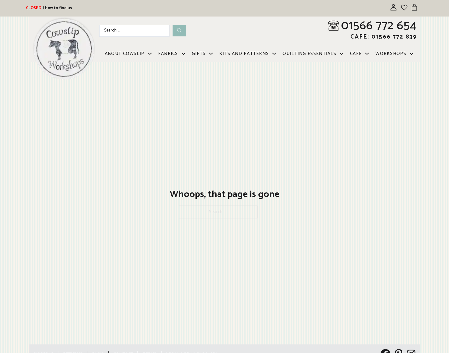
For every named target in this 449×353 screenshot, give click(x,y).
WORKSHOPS (390, 54)
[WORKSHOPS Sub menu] (411, 54)
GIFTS (199, 54)
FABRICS (168, 54)
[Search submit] (179, 30)
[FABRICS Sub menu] (183, 54)
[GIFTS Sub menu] (211, 54)
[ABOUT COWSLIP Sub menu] (150, 54)
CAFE (356, 54)
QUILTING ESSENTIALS (309, 54)
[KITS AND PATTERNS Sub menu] (274, 54)
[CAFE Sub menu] (367, 54)
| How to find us (57, 8)
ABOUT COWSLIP (124, 54)
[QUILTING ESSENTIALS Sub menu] (341, 54)
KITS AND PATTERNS (244, 54)
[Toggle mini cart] (414, 7)
